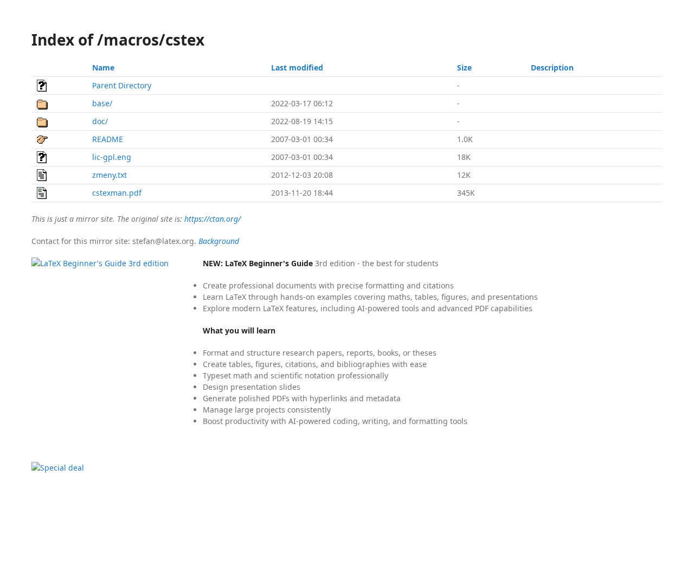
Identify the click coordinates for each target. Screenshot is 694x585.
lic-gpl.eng (111, 157)
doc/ (100, 121)
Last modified (297, 67)
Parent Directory (121, 85)
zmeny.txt (109, 175)
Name (103, 67)
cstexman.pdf (117, 193)
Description (552, 67)
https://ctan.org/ (212, 219)
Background (218, 241)
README (107, 139)
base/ (102, 103)
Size (464, 67)
